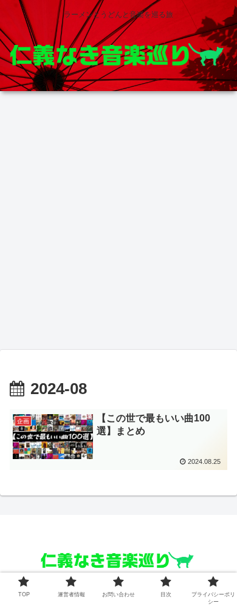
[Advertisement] (118, 224)
